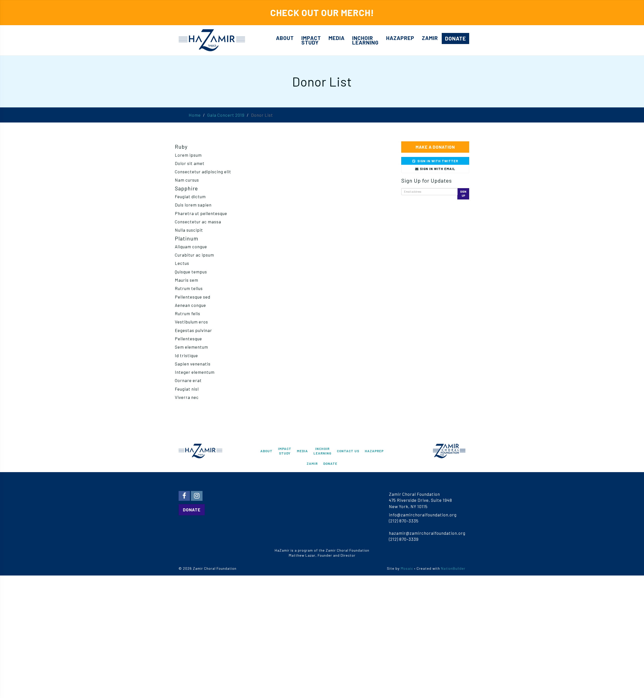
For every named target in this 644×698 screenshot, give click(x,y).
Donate (455, 38)
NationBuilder (453, 568)
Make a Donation (435, 146)
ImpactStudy (311, 40)
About (285, 38)
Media (337, 38)
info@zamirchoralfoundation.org (423, 514)
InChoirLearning (365, 40)
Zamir (430, 38)
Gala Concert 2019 (226, 114)
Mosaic (407, 568)
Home (195, 114)
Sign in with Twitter (437, 161)
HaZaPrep (400, 38)
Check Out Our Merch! (322, 12)
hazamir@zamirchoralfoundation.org (427, 533)
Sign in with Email (437, 169)
